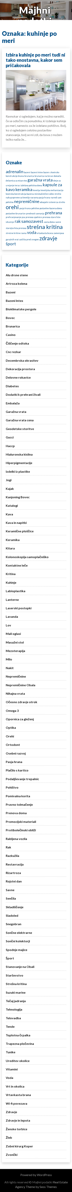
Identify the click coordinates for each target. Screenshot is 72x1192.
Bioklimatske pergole (21, 309)
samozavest (32, 221)
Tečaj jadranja (16, 1001)
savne (58, 222)
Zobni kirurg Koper (19, 1146)
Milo (9, 659)
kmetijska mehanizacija (52, 190)
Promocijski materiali (21, 821)
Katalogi (12, 505)
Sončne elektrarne (19, 932)
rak (18, 221)
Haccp (10, 446)
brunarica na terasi (44, 176)
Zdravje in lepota (18, 1120)
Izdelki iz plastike (18, 471)
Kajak (10, 488)
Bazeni (10, 292)
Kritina (11, 574)
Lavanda (12, 616)
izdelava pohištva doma (31, 185)
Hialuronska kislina (19, 454)
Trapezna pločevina (20, 1043)
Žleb (9, 1137)
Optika (11, 727)
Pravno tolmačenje (19, 804)
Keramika (13, 540)
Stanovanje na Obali (20, 966)
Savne (10, 890)
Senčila (11, 898)
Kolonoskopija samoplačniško (27, 557)
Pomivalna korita (18, 796)
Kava (9, 514)
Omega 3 (12, 710)
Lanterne (12, 599)
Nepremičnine (16, 676)
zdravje (48, 238)
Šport (10, 958)
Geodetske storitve (20, 429)
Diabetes (12, 386)
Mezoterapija (15, 651)
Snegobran (13, 924)
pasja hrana (25, 208)
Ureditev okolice (18, 1061)
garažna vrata (40, 179)
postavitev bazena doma (51, 208)
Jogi (9, 480)
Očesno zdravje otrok (21, 702)
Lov (8, 625)
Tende (10, 1026)
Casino (11, 334)
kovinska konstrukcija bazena (20, 194)
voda (31, 232)
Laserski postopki (18, 608)
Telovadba (13, 1018)
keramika (23, 189)
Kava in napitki (16, 522)
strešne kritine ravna (16, 233)
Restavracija (15, 864)
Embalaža (13, 403)
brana (21, 176)
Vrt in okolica (15, 1086)
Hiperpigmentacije (19, 463)
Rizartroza (13, 873)
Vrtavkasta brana (18, 1095)
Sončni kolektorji (18, 941)
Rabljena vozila (16, 839)
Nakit (10, 668)
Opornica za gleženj (20, 719)
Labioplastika (15, 591)
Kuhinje (11, 582)
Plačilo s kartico (17, 770)
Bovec (10, 318)
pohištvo (35, 208)
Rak (8, 847)
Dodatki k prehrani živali (23, 394)
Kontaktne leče (17, 565)
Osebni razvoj (16, 753)
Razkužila (12, 855)
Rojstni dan (14, 881)
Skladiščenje (14, 907)
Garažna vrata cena (20, 420)
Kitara (10, 548)
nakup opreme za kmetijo (18, 197)
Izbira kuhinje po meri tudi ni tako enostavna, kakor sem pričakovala (35, 60)
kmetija (36, 190)
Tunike (10, 1052)
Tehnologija (14, 1009)
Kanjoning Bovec (18, 497)
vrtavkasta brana (45, 233)
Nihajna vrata (15, 693)
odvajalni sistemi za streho (52, 202)
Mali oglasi (13, 633)
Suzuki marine (16, 992)
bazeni (27, 172)
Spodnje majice (16, 950)
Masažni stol (15, 642)
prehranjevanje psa (15, 217)
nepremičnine (26, 201)
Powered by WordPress (36, 1175)
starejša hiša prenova (16, 228)
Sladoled (12, 915)
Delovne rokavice (18, 377)
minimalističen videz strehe (47, 194)
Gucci (10, 437)
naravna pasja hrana (40, 197)
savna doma (49, 222)
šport (11, 243)
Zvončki (11, 1154)
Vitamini (12, 1069)
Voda (9, 1077)
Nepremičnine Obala (20, 685)
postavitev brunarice (16, 213)
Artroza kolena (16, 283)
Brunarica (13, 326)
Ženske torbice (16, 1129)
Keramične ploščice (20, 531)
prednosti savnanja (35, 213)
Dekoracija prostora (20, 369)
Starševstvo (14, 975)
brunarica (29, 176)
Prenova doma (16, 813)
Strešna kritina (16, 984)
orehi (12, 207)
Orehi (10, 736)
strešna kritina (45, 226)
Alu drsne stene (17, 275)
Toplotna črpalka (18, 1035)
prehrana (53, 212)
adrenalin (14, 171)
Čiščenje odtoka (17, 343)
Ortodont (13, 744)
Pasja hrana (14, 762)
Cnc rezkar (13, 352)
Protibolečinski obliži (21, 830)
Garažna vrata (16, 411)
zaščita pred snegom (29, 239)
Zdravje (11, 1112)
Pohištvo (12, 787)
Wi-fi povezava (16, 1103)
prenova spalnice (34, 217)
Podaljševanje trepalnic (22, 779)
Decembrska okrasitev (22, 360)
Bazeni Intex (14, 300)
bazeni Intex (37, 172)
